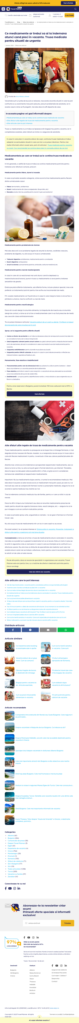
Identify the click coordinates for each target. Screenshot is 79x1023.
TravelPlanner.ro (9, 22)
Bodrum (32, 990)
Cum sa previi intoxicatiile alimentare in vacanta (23, 598)
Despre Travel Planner (16, 843)
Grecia (10, 851)
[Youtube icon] (29, 938)
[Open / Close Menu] (3, 9)
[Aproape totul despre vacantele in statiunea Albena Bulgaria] (10, 750)
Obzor (32, 979)
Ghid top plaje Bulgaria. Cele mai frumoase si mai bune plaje (38, 774)
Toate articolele (14, 869)
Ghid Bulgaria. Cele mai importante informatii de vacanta (37, 808)
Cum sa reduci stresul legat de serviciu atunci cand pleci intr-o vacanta (31, 590)
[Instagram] (14, 888)
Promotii (11, 856)
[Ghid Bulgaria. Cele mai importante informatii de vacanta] (10, 808)
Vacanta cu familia (15, 874)
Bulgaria (11, 838)
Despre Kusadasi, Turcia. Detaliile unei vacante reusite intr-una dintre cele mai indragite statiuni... (44, 797)
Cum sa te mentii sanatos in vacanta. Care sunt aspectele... (62, 648)
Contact (54, 981)
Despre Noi (55, 978)
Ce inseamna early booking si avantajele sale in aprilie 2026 (26, 648)
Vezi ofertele (68, 3)
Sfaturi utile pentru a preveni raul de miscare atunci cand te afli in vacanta (32, 620)
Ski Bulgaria (14, 973)
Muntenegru (12, 853)
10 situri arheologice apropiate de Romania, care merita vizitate (61, 660)
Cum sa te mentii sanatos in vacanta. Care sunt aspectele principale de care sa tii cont (36, 617)
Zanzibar (11, 876)
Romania (11, 858)
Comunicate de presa (16, 840)
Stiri (9, 866)
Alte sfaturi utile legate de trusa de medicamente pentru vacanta (32, 120)
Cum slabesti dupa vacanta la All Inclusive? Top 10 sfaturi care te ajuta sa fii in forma (36, 612)
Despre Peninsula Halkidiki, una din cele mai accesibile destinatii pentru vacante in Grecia (43, 739)
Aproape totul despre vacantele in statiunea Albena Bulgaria (39, 750)
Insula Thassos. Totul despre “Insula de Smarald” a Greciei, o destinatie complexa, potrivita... (42, 820)
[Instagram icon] (34, 938)
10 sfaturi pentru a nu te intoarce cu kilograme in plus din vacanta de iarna (32, 609)
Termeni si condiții (56, 1014)
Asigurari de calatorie (59, 970)
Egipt (10, 846)
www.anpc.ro (54, 1008)
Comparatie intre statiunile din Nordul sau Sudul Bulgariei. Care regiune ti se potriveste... (43, 716)
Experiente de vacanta (17, 848)
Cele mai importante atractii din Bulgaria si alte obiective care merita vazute (42, 762)
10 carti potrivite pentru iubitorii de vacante (61, 696)
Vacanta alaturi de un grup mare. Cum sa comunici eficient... (26, 660)
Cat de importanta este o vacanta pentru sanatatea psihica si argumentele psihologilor (37, 585)
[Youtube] (10, 888)
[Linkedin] (19, 888)
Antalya (32, 993)
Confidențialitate (68, 1014)
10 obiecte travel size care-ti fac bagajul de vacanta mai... (62, 672)
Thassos (33, 981)
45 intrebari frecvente (59, 973)
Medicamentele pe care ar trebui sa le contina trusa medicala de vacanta (35, 118)
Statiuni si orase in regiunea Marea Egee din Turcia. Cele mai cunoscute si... (44, 785)
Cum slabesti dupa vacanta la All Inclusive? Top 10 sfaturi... (61, 684)
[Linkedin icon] (39, 938)
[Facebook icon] (25, 938)
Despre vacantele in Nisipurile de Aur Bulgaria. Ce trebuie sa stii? (40, 727)
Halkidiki (32, 984)
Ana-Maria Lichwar (22, 96)
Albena (32, 970)
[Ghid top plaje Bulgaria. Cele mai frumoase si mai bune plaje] (10, 773)
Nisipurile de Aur (35, 973)
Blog (18, 22)
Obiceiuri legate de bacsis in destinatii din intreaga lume (26, 672)
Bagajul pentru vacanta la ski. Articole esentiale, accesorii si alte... (26, 684)
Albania (11, 835)
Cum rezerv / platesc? (59, 975)
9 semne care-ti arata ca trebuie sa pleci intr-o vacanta (26, 587)
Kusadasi (33, 987)
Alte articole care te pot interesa (19, 123)
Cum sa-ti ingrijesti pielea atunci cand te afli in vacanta (25, 614)
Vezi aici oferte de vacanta (39, 572)
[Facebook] (6, 888)
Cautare (69, 15)
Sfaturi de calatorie (28, 22)
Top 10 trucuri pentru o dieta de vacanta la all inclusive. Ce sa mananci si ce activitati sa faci (38, 606)
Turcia (10, 871)
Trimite (67, 923)
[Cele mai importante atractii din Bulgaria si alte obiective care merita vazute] (10, 762)
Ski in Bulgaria (13, 864)
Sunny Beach (34, 976)
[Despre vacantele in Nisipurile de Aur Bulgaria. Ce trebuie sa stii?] (10, 727)
